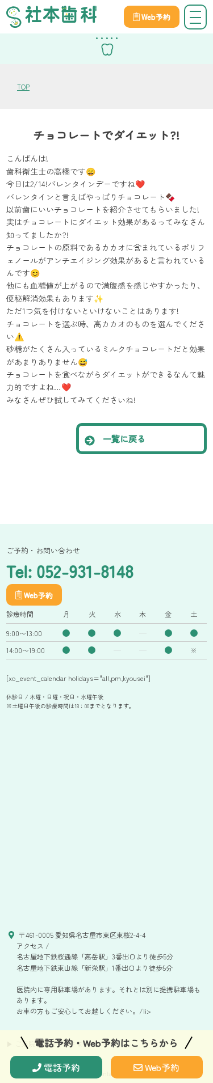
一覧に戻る (123, 438)
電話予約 (60, 1067)
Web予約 (161, 1067)
